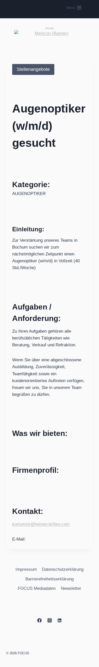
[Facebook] (39, 620)
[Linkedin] (59, 620)
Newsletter (71, 588)
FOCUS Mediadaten (37, 588)
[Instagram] (49, 620)
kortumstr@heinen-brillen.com (41, 524)
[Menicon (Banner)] (49, 40)
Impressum (26, 569)
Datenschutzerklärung (63, 569)
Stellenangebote (33, 69)
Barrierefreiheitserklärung (49, 579)
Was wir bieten (38, 433)
